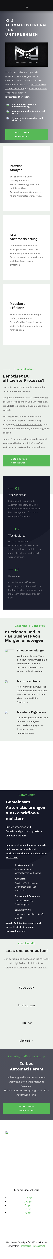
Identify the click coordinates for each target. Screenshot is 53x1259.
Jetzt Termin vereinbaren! (22, 134)
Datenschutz (14, 1177)
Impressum (13, 1172)
